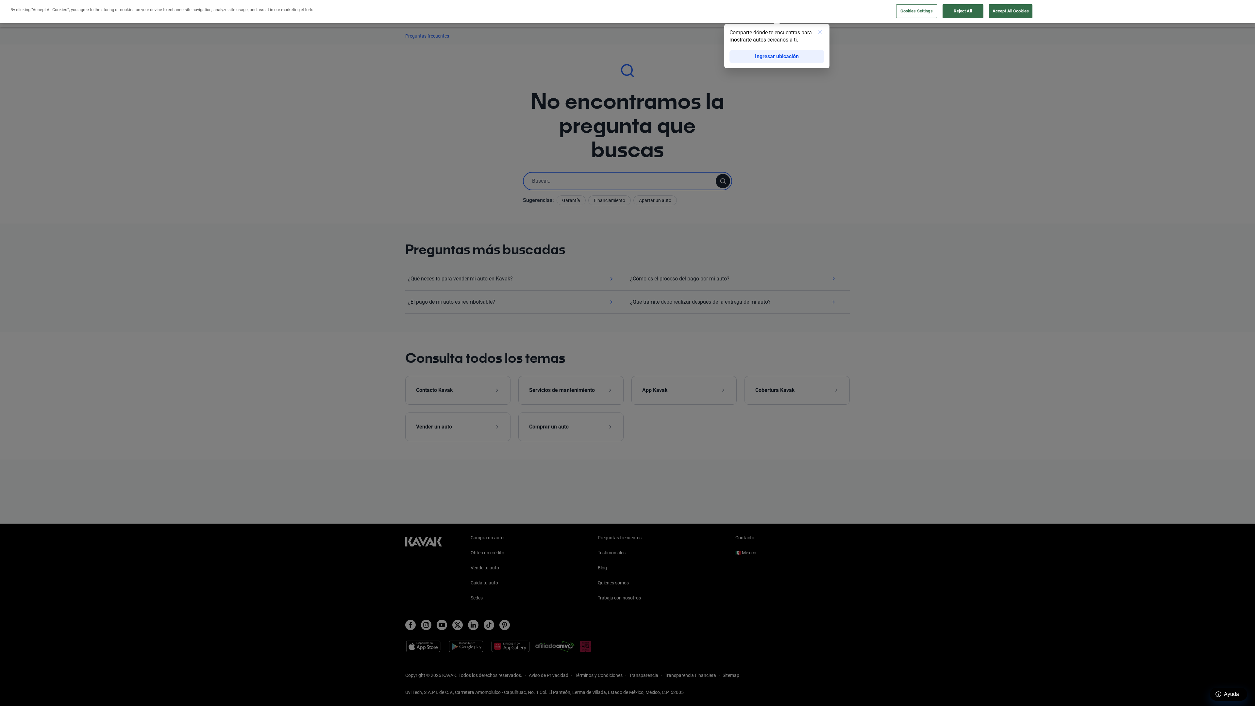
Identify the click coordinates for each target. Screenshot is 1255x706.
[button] (819, 32)
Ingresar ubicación (777, 56)
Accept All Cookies (1011, 10)
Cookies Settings (916, 10)
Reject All (963, 10)
